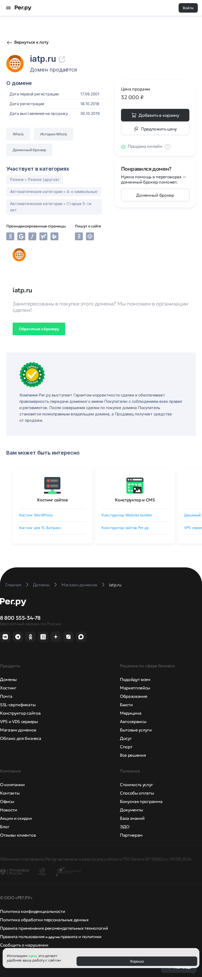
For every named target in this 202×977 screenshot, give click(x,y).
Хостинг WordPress (36, 515)
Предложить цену (159, 128)
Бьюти (126, 704)
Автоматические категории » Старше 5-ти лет (50, 206)
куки (32, 955)
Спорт (126, 746)
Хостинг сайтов (52, 499)
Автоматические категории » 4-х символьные (53, 191)
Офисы (7, 801)
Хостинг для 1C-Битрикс (40, 527)
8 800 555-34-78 (20, 617)
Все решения (133, 755)
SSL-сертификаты (18, 704)
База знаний (132, 818)
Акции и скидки (16, 818)
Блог (4, 826)
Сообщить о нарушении (24, 945)
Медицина (130, 713)
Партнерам (131, 835)
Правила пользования (22, 936)
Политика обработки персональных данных (44, 919)
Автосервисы (133, 721)
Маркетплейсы (135, 687)
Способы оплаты (137, 793)
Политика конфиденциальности (32, 911)
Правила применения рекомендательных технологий (54, 928)
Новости (8, 809)
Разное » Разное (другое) (34, 179)
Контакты (9, 793)
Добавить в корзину (159, 115)
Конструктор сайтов (20, 713)
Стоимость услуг (136, 784)
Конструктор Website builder (127, 515)
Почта (6, 696)
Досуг (126, 738)
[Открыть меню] (8, 8)
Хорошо (137, 961)
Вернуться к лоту (31, 42)
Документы (131, 809)
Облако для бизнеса (20, 738)
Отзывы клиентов (18, 835)
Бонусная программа (141, 801)
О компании (12, 784)
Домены (8, 679)
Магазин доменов (18, 729)
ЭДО (124, 826)
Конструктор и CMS (135, 499)
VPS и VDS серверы (19, 721)
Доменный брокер (155, 195)
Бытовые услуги (136, 729)
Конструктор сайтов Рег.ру (125, 527)
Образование (133, 696)
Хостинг (8, 687)
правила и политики (81, 936)
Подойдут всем (135, 679)
